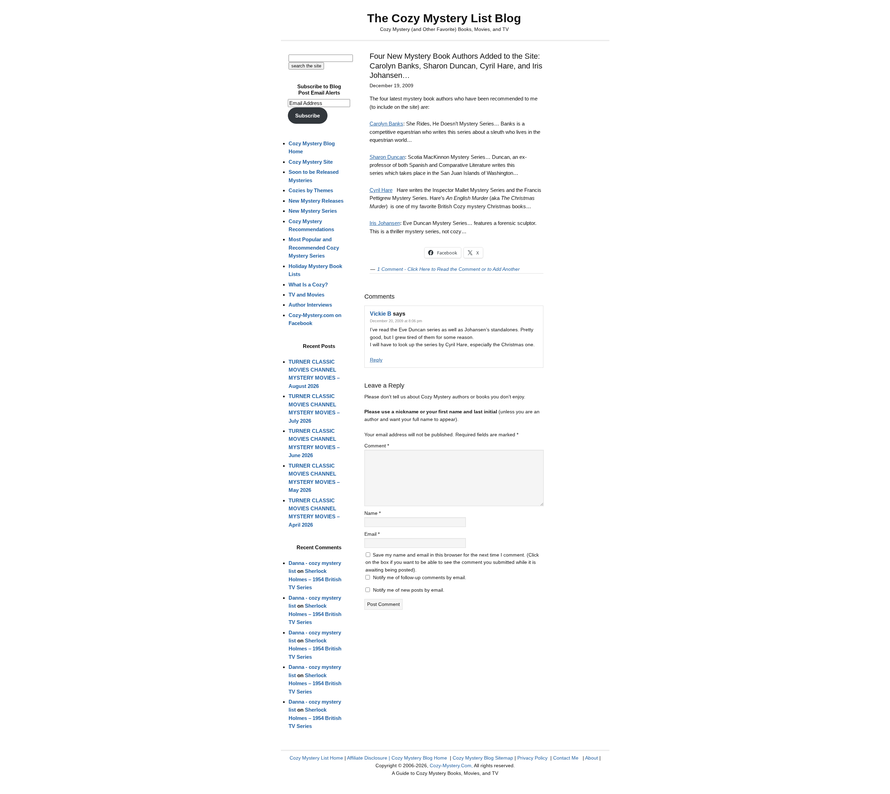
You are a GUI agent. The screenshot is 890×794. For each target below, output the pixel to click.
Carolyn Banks (386, 124)
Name (372, 513)
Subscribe (307, 116)
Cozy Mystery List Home (316, 758)
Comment (376, 445)
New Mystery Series (313, 211)
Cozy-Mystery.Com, (451, 765)
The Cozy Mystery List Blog (444, 18)
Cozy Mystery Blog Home (419, 758)
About (591, 758)
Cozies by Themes (311, 190)
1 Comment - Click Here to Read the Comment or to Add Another (448, 269)
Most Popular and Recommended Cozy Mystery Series (314, 247)
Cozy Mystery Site (311, 162)
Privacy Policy (532, 758)
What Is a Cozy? (308, 284)
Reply (376, 360)
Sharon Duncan (387, 157)
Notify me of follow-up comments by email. (419, 577)
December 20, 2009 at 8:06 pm (396, 321)
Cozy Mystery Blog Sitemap (483, 758)
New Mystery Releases (316, 201)
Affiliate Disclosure (367, 758)
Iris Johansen (385, 223)
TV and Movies (306, 295)
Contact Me (565, 758)
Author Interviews (310, 305)
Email (372, 534)
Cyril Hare (381, 190)
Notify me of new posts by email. (408, 590)
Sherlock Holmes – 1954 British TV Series (315, 579)
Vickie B (380, 314)
